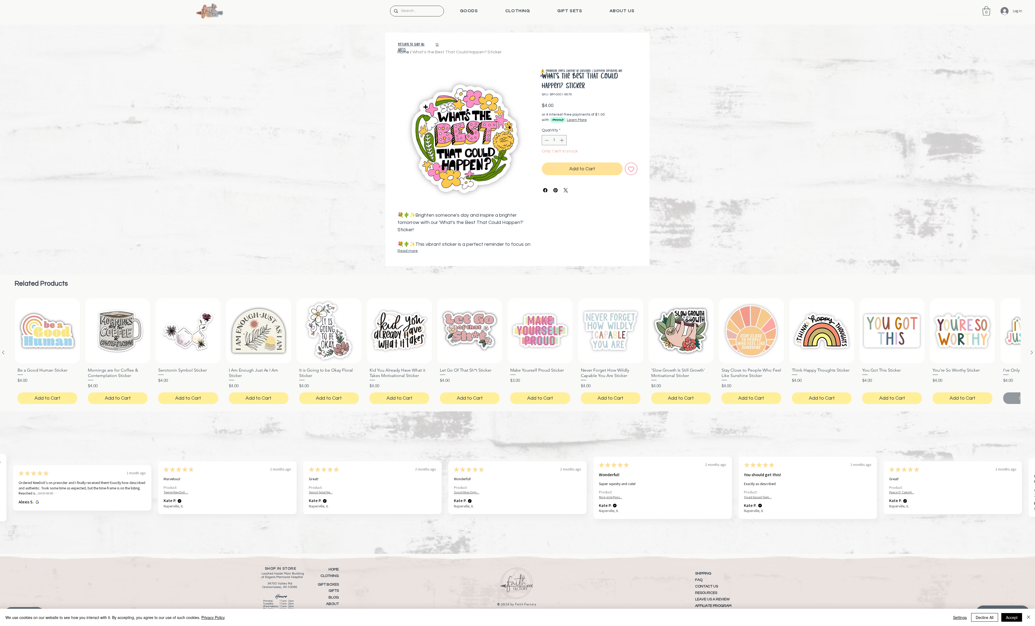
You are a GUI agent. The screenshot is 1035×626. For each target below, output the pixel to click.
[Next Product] (1032, 352)
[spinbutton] (554, 140)
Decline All (984, 617)
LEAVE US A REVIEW (712, 599)
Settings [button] (960, 617)
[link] (986, 11)
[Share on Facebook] (545, 190)
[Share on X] (566, 190)
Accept (1011, 617)
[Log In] (1001, 11)
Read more (408, 251)
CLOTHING (329, 576)
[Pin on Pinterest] (555, 190)
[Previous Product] (3, 352)
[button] (469, 11)
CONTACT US (706, 586)
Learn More (577, 120)
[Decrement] (546, 140)
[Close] (1028, 617)
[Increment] (562, 140)
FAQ (698, 580)
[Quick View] (47, 330)
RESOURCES (706, 593)
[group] (517, 352)
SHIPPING (703, 573)
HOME (334, 569)
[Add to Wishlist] (631, 168)
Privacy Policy (213, 617)
